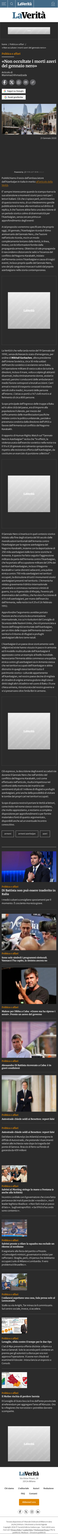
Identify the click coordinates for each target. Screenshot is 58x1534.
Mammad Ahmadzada (14, 75)
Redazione (49, 1488)
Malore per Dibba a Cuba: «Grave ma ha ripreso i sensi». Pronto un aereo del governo (28, 1013)
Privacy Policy (16, 1530)
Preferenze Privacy (41, 1530)
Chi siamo (9, 1488)
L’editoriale (23, 1488)
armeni (7, 833)
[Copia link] (33, 82)
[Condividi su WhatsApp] (19, 82)
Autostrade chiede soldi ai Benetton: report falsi (28, 1119)
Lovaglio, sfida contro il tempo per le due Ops (27, 1341)
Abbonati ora (29, 1502)
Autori (36, 1488)
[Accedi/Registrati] (53, 4)
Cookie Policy (28, 1530)
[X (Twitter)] (26, 1512)
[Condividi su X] (12, 82)
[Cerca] (11, 4)
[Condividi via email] (26, 82)
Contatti (33, 1493)
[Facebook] (20, 1512)
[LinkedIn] (38, 1512)
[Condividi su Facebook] (5, 82)
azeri (45, 833)
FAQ (23, 1493)
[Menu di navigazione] (4, 4)
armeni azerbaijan (27, 833)
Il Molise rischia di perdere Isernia (20, 1396)
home (4, 44)
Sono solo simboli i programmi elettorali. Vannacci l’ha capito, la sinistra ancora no (24, 959)
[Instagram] (32, 1512)
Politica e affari (17, 44)
